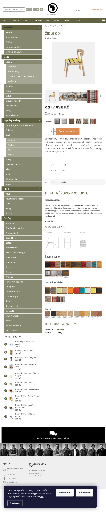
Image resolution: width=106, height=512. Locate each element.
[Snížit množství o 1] (54, 133)
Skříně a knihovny (14, 51)
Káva (8, 193)
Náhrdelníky (13, 71)
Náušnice (12, 81)
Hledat (22, 9)
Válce (10, 149)
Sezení (9, 32)
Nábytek (8, 27)
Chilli (8, 203)
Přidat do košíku (70, 131)
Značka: (50, 38)
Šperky (9, 61)
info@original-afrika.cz (15, 469)
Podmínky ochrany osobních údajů (36, 474)
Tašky (8, 91)
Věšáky (9, 42)
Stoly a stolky (12, 37)
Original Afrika (12, 478)
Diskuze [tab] (54, 182)
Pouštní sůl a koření (15, 198)
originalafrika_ (12, 482)
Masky (8, 159)
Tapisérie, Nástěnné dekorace (19, 125)
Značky (7, 218)
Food (6, 189)
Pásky (8, 110)
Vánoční (11, 140)
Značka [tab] (63, 182)
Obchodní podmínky (37, 470)
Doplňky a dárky (12, 120)
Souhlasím (84, 492)
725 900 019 (11, 474)
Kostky (11, 145)
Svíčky (8, 135)
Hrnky (8, 208)
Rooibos (9, 213)
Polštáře (10, 130)
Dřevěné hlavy (12, 179)
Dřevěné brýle (12, 105)
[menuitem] (5, 20)
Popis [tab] (46, 182)
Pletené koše (12, 115)
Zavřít (60, 159)
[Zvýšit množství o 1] (54, 129)
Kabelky (9, 86)
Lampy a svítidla (13, 47)
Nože (8, 174)
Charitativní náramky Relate (21, 76)
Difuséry (9, 183)
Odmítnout (64, 492)
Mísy (8, 169)
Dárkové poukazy (14, 164)
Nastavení (15, 503)
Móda (6, 57)
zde (41, 496)
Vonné (11, 154)
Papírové (12, 66)
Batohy (9, 95)
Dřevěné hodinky (13, 100)
